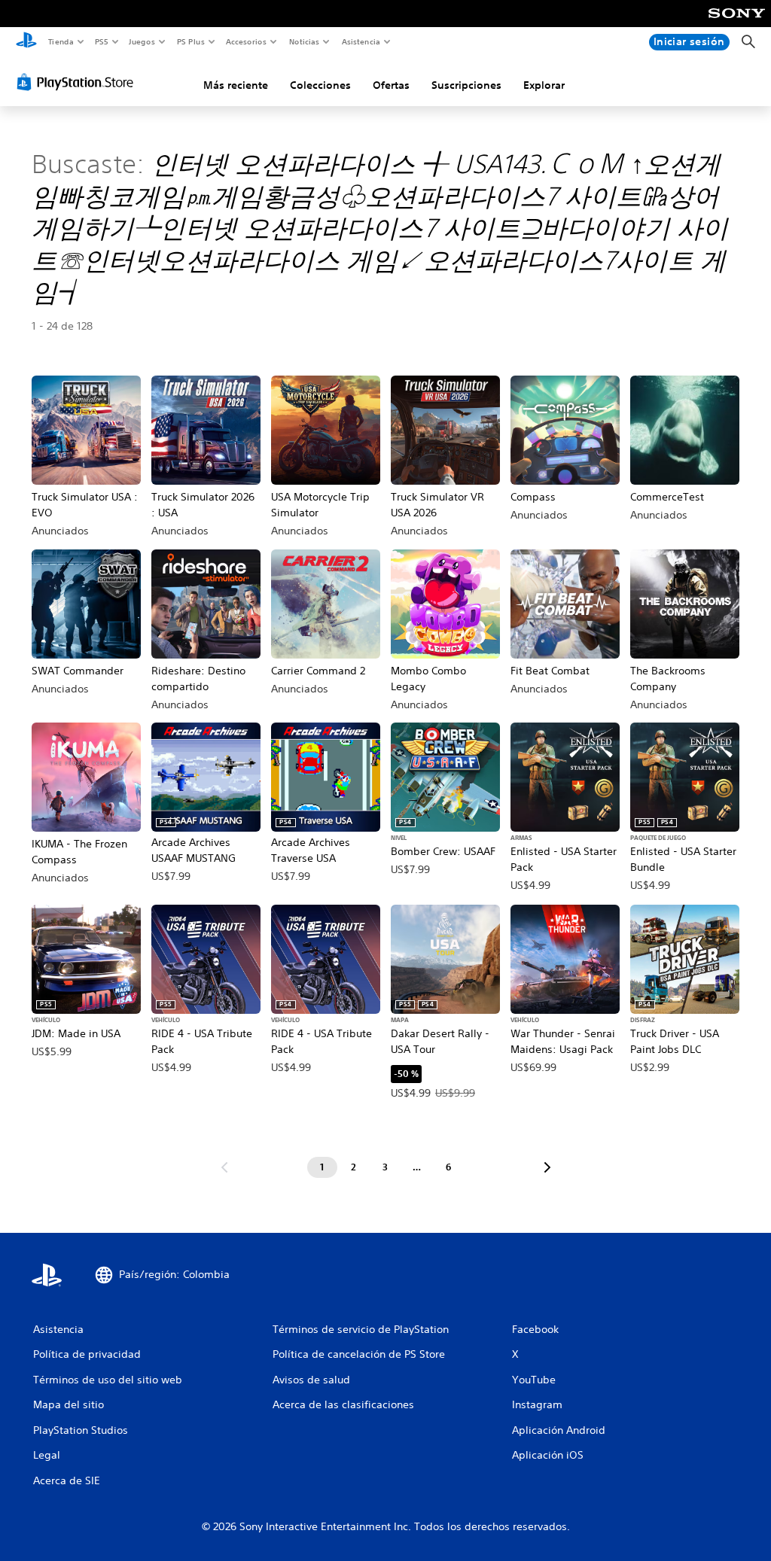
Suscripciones (466, 85)
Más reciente (235, 85)
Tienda (60, 41)
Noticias (304, 41)
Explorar (544, 85)
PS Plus (190, 41)
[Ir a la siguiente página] (547, 1167)
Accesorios (246, 41)
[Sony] (736, 23)
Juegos (142, 41)
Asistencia (360, 41)
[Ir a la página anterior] (224, 1167)
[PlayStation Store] (78, 82)
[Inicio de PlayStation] (26, 42)
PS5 (102, 41)
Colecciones (320, 85)
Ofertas (391, 85)
